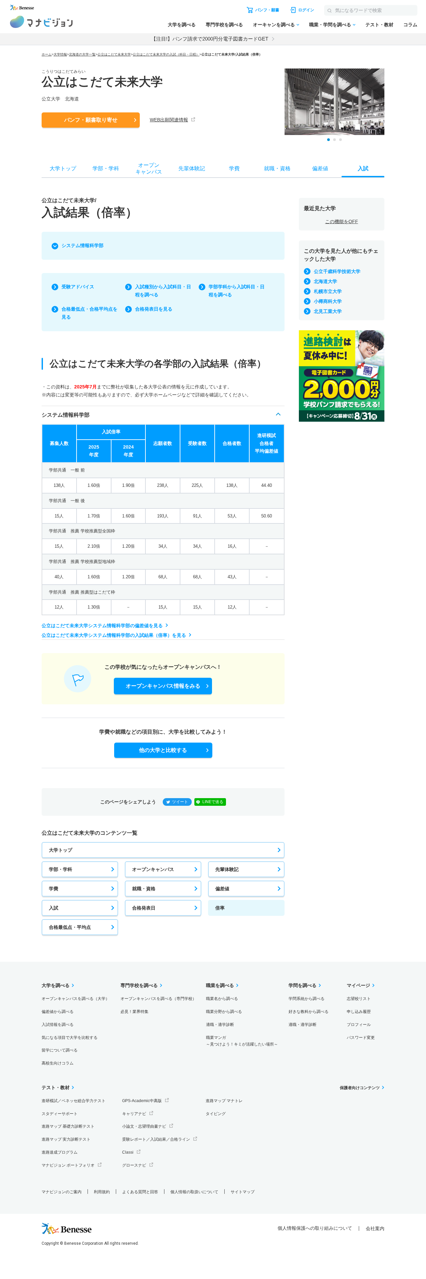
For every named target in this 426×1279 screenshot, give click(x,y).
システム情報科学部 (83, 245)
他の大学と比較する (163, 750)
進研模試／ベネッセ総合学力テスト (74, 1100)
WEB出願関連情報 (169, 119)
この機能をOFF (341, 221)
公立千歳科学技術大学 (337, 271)
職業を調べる (220, 985)
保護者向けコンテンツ (360, 1087)
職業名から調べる (222, 998)
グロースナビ (134, 1165)
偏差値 (222, 888)
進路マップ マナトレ (224, 1100)
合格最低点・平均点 (70, 927)
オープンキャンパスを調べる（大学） (75, 998)
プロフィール (359, 1024)
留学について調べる (60, 1050)
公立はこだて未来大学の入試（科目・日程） (166, 54)
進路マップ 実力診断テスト (66, 1139)
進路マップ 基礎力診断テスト (68, 1126)
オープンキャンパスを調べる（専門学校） (158, 998)
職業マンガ (242, 1041)
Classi (127, 1152)
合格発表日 (143, 908)
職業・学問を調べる (330, 24)
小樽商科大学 (328, 301)
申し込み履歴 (359, 1011)
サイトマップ (243, 1192)
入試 (53, 908)
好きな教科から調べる (308, 1011)
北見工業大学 (328, 311)
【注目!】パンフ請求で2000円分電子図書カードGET (209, 39)
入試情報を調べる (58, 1024)
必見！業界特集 (134, 1011)
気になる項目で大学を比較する (70, 1037)
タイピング (216, 1113)
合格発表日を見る (153, 309)
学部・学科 (60, 869)
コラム (410, 24)
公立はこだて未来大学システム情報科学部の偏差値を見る (102, 625)
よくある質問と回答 (140, 1192)
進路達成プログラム (60, 1152)
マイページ (358, 985)
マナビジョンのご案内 (62, 1192)
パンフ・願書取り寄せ (90, 120)
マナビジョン (41, 22)
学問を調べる (303, 985)
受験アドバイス (78, 286)
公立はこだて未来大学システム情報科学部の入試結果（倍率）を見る (114, 635)
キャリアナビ (134, 1113)
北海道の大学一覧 (82, 54)
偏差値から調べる (58, 1011)
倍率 (220, 908)
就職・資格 (143, 888)
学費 (53, 888)
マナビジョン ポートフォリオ (68, 1165)
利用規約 (102, 1192)
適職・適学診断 (220, 1024)
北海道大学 (325, 281)
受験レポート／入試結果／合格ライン (156, 1139)
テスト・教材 (379, 24)
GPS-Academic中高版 (142, 1100)
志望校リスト (359, 998)
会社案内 (375, 1228)
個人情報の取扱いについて (194, 1192)
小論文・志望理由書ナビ (144, 1126)
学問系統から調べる (306, 998)
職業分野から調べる (224, 1011)
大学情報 (60, 54)
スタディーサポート (60, 1113)
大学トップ (60, 850)
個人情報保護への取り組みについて (315, 1228)
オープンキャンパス (153, 869)
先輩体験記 (227, 869)
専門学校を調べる (224, 24)
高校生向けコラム (58, 1063)
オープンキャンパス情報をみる (163, 686)
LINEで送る (212, 801)
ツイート (180, 801)
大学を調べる (182, 24)
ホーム (47, 54)
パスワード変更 (361, 1037)
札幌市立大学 (328, 291)
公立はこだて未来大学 (114, 54)
